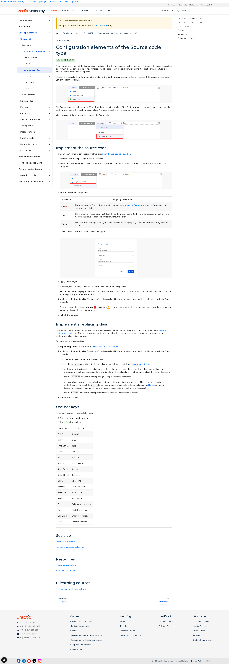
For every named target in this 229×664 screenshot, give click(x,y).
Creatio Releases (200, 626)
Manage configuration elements (137, 205)
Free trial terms (183, 661)
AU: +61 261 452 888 (29, 630)
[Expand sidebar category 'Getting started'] (50, 20)
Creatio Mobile (76, 649)
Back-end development (66, 570)
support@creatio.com (30, 638)
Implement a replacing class (190, 22)
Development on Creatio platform (71, 589)
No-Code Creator (166, 621)
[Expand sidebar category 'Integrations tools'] (50, 175)
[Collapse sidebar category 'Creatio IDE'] (50, 39)
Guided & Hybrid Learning (130, 635)
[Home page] (57, 33)
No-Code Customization (80, 626)
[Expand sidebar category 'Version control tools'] (50, 120)
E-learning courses (185, 38)
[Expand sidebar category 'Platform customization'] (50, 169)
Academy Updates (201, 621)
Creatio (174, 5)
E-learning (68, 11)
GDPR (208, 661)
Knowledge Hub (206, 5)
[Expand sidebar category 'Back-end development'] (50, 157)
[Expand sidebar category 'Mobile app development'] (50, 181)
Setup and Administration (80, 645)
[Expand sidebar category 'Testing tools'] (50, 126)
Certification (102, 11)
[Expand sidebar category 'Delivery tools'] (50, 150)
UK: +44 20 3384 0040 (30, 626)
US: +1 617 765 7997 (28, 622)
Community (183, 5)
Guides (53, 11)
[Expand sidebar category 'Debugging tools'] (50, 144)
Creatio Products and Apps (81, 621)
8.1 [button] (170, 11)
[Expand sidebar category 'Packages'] (50, 107)
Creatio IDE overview (65, 541)
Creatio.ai (74, 631)
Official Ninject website (66, 565)
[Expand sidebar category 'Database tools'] (50, 132)
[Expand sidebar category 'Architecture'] (50, 27)
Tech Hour (124, 626)
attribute (141, 364)
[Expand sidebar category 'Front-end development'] (50, 163)
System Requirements (202, 640)
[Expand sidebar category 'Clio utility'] (50, 113)
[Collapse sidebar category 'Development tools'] (50, 33)
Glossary (196, 635)
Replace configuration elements (70, 547)
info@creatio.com (28, 634)
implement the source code (106, 346)
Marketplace (193, 5)
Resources (182, 34)
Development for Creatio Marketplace (86, 640)
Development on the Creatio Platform (86, 635)
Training (84, 11)
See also (181, 30)
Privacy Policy (197, 661)
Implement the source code (190, 18)
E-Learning (124, 621)
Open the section (116, 154)
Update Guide (199, 631)
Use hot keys (183, 26)
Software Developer (167, 626)
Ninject (151, 385)
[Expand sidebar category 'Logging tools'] (50, 138)
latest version (100, 25)
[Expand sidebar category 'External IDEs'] (50, 101)
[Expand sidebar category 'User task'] (50, 76)
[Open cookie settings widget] (4, 660)
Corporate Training (127, 631)
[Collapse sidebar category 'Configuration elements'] (50, 51)
